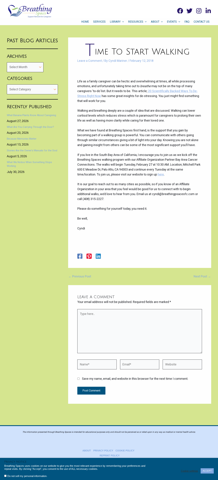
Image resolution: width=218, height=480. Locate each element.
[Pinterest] (89, 256)
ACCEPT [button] (207, 471)
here (161, 174)
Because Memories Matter (21, 138)
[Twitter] (189, 11)
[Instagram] (199, 11)
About (155, 21)
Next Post (202, 276)
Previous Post (79, 276)
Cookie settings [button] (189, 471)
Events (172, 21)
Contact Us (201, 21)
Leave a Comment (89, 60)
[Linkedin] (208, 11)
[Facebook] (180, 11)
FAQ (186, 21)
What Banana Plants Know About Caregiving (31, 115)
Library (115, 21)
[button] (122, 21)
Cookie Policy (124, 450)
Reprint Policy (110, 455)
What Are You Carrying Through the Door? (30, 127)
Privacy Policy (103, 450)
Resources (135, 21)
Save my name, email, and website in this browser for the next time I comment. (135, 378)
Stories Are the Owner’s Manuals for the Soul (32, 150)
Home (85, 21)
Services (99, 21)
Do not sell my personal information (26, 476)
